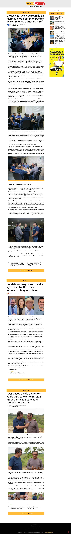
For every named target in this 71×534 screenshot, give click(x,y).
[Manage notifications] (69, 532)
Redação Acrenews (14, 293)
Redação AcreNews (14, 25)
